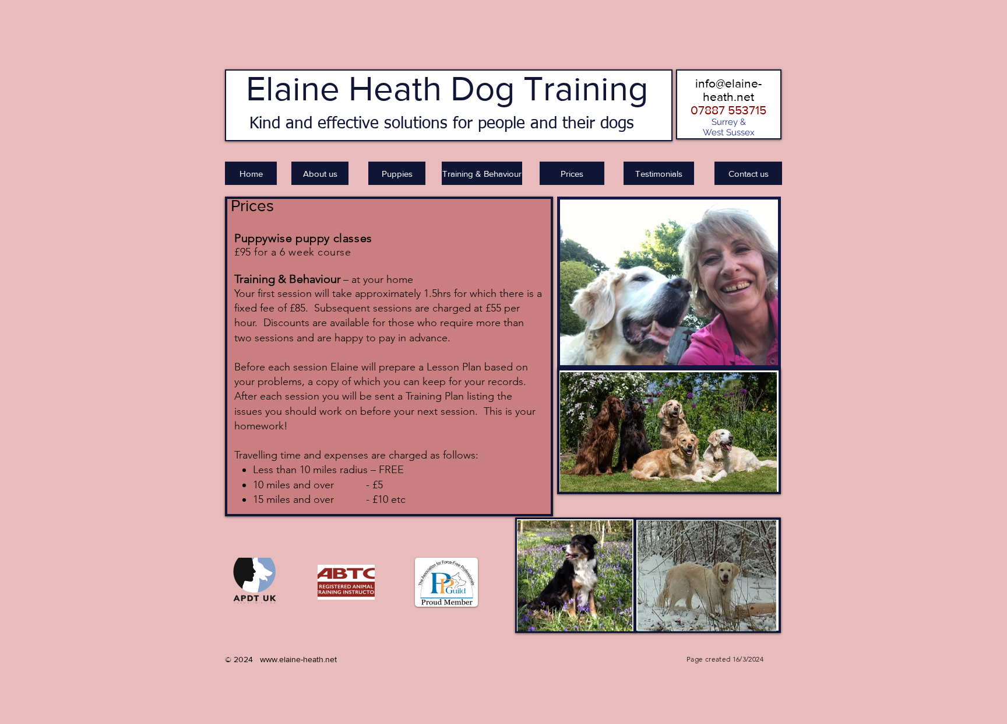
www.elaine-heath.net (298, 659)
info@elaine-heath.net (728, 89)
